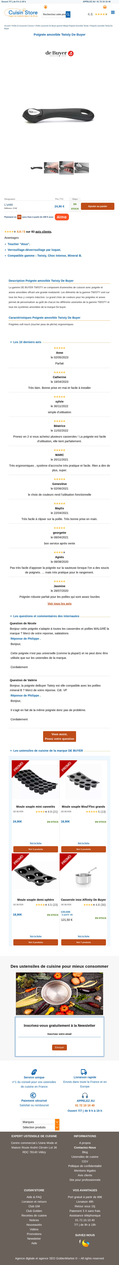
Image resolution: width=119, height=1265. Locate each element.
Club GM (34, 1206)
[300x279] (66, 174)
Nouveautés (34, 1224)
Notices (34, 1220)
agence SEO (47, 1258)
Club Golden (34, 1210)
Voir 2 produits (35, 849)
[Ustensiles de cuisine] (20, 15)
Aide (34, 1243)
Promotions (34, 1234)
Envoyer (59, 1047)
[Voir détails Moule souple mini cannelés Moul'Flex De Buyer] (35, 782)
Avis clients (85, 1175)
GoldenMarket (65, 1258)
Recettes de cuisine (34, 1215)
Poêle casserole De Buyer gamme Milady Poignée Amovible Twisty (62, 26)
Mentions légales (85, 1170)
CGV (85, 1161)
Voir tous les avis (60, 603)
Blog (85, 1152)
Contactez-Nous (85, 1147)
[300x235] (51, 174)
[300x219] (81, 174)
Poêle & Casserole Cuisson (23, 26)
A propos (85, 1142)
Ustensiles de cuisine (84, 1156)
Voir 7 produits (83, 942)
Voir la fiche (36, 843)
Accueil (7, 26)
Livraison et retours (34, 1201)
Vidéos (34, 1229)
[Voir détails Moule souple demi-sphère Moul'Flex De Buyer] (35, 875)
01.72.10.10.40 (85, 1220)
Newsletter (34, 1238)
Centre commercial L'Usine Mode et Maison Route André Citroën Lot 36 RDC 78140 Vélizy (34, 1147)
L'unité (8, 204)
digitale (30, 1258)
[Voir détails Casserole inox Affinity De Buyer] (83, 875)
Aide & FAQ (34, 1197)
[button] (68, 14)
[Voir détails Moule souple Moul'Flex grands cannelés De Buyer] (83, 782)
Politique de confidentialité (85, 1166)
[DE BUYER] (59, 66)
